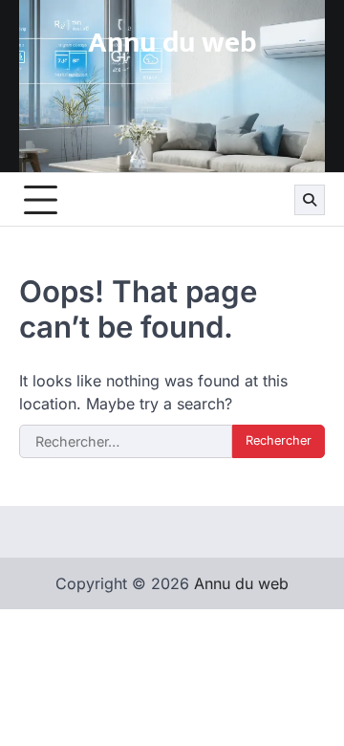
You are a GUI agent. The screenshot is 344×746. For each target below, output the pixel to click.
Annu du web (172, 43)
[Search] (309, 200)
